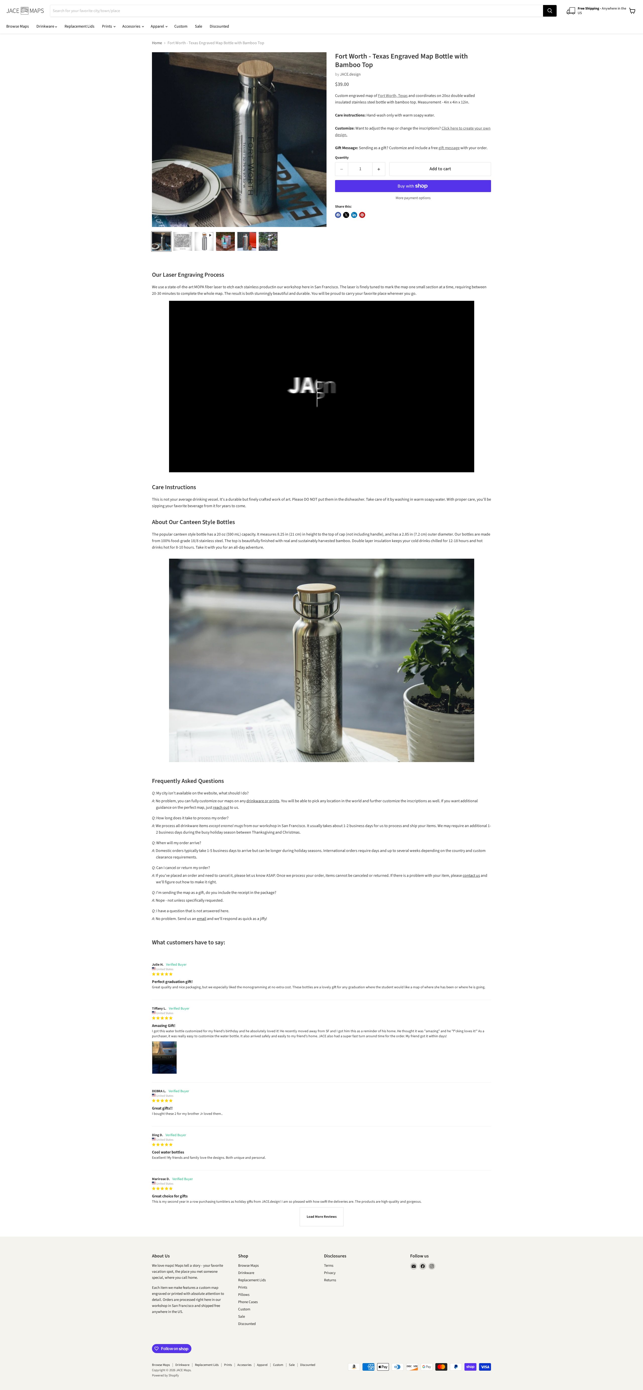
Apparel (158, 26)
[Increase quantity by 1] (378, 169)
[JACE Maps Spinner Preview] (204, 241)
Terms (328, 1265)
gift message (449, 148)
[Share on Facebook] (338, 215)
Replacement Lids (79, 26)
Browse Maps (17, 26)
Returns (330, 1280)
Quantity (342, 158)
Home (157, 43)
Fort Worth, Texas (393, 95)
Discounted (219, 26)
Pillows (243, 1294)
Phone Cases (248, 1302)
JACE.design (350, 74)
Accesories (131, 26)
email (201, 918)
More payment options (413, 198)
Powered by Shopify (165, 1375)
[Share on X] (346, 215)
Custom (180, 26)
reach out (221, 807)
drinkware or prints (262, 801)
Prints (107, 26)
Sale (198, 26)
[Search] (550, 11)
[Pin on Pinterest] (362, 215)
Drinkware (45, 26)
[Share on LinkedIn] (354, 215)
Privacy (330, 1273)
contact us (471, 875)
